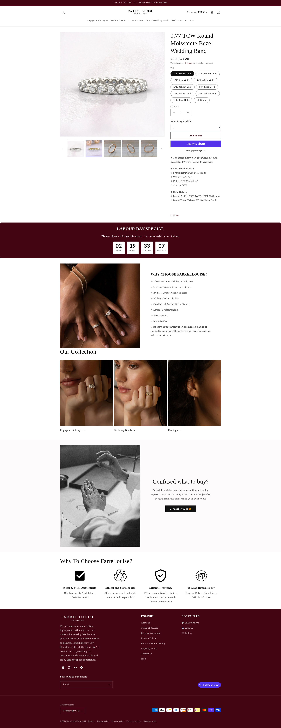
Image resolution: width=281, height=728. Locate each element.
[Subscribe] (109, 684)
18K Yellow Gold (208, 93)
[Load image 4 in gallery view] (130, 148)
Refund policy (103, 721)
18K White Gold (182, 93)
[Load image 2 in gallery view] (93, 148)
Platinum (202, 100)
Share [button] (176, 215)
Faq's (143, 659)
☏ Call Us (187, 633)
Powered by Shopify (86, 721)
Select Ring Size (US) (181, 121)
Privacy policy (118, 721)
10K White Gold (182, 73)
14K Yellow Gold (183, 87)
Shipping (188, 63)
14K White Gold (205, 80)
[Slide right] (161, 148)
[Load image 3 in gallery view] (112, 148)
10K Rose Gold (181, 80)
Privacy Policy (148, 638)
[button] (63, 12)
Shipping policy (150, 721)
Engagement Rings (71, 430)
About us (145, 623)
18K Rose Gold (181, 100)
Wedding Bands (123, 430)
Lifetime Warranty (150, 633)
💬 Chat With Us (190, 623)
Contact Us (146, 653)
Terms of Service (149, 628)
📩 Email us (187, 628)
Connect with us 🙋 (181, 509)
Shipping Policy (149, 648)
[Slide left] (63, 148)
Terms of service (134, 721)
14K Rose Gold (207, 87)
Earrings (173, 430)
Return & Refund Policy (153, 643)
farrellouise (72, 721)
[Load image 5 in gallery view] (149, 148)
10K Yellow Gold (208, 73)
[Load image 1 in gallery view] (75, 148)
